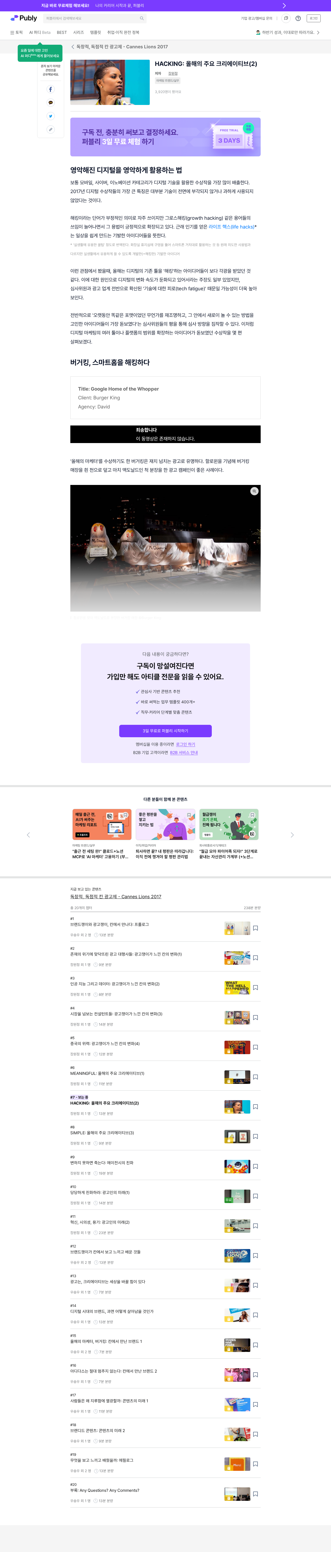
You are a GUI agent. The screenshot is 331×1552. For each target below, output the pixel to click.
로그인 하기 (185, 744)
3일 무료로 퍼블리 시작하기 (165, 730)
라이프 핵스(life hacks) (231, 227)
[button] (40, 53)
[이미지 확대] (254, 491)
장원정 (173, 73)
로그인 (314, 18)
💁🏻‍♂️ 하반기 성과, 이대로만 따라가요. (285, 32)
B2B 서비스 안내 (184, 752)
